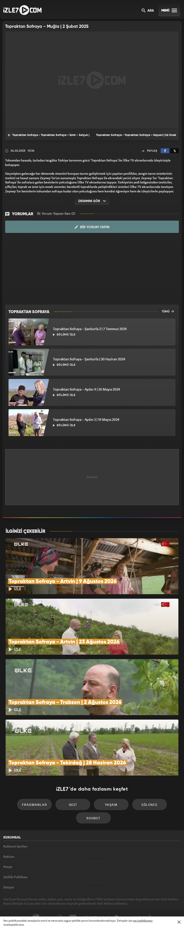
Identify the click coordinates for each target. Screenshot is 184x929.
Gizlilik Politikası (15, 877)
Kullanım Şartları (15, 846)
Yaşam (111, 804)
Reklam (8, 856)
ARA (150, 10)
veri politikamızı (143, 921)
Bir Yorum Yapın (94, 227)
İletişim (8, 887)
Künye (7, 866)
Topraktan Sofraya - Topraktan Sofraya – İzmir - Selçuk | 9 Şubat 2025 (48, 137)
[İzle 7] (22, 10)
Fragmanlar (34, 804)
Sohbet (93, 818)
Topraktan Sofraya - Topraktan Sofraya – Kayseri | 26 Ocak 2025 (136, 137)
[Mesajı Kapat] (179, 922)
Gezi (73, 804)
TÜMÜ (166, 311)
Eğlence (150, 804)
